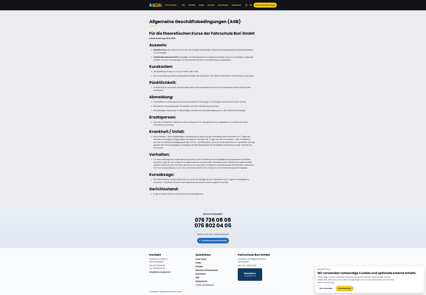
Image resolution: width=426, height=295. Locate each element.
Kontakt (211, 5)
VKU (183, 5)
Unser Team (200, 259)
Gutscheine (223, 5)
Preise (201, 5)
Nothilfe (191, 5)
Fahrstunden (170, 5)
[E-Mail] (250, 5)
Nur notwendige (326, 288)
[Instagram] (246, 5)
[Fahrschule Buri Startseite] (155, 5)
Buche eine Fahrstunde (265, 5)
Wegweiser (236, 5)
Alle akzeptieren (344, 288)
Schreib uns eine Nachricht (214, 240)
